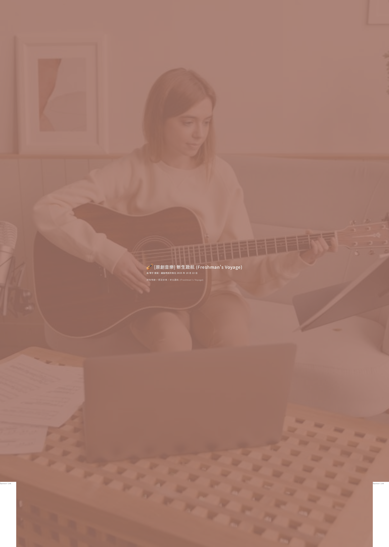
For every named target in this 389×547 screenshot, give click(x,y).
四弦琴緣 (151, 279)
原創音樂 (162, 279)
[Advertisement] (8, 515)
